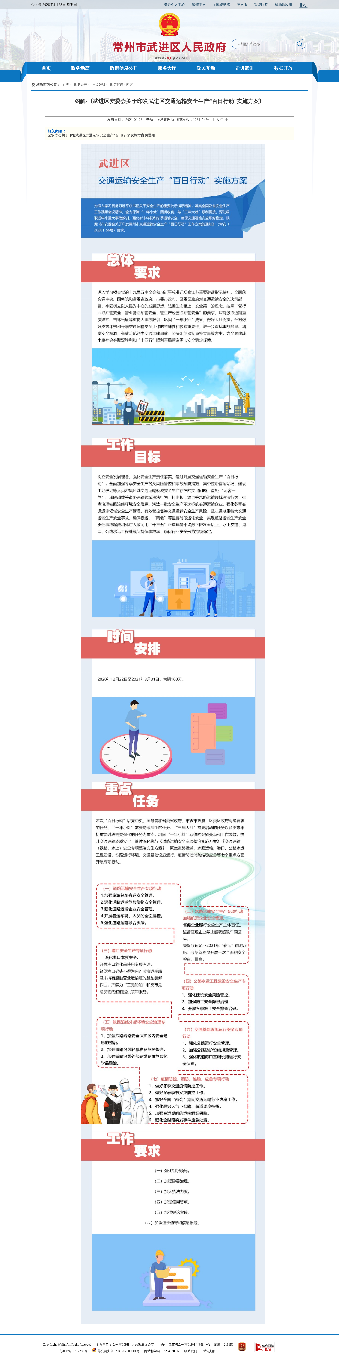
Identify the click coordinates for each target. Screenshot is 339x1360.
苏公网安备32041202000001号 (118, 1351)
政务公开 (80, 84)
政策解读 (116, 84)
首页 (46, 68)
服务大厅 (167, 68)
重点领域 (98, 84)
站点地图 (209, 1351)
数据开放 (283, 68)
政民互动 (206, 68)
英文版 (242, 4)
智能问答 (261, 4)
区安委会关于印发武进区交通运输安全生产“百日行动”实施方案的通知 (101, 135)
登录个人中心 (174, 4)
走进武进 (244, 68)
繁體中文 (199, 4)
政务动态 (80, 68)
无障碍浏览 (221, 4)
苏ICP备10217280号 (75, 1351)
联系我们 (190, 1351)
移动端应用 (283, 4)
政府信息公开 (124, 68)
